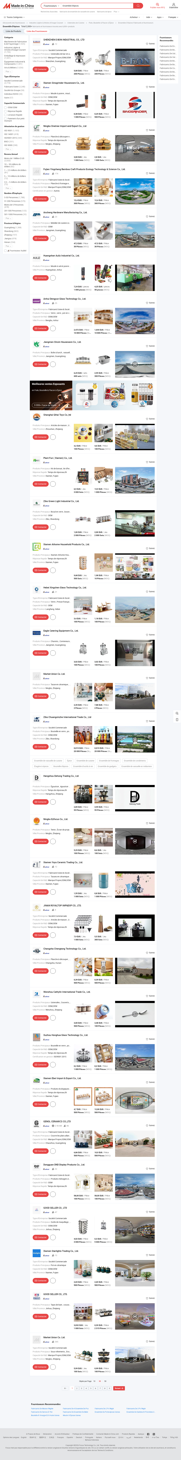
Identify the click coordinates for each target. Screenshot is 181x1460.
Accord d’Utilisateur (62, 1434)
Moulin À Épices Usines (72, 1415)
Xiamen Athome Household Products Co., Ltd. (66, 544)
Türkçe (164, 1437)
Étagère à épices (41, 766)
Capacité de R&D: (40, 57)
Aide (148, 17)
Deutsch (79, 1437)
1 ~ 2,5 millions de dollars (15, 171)
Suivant (117, 1388)
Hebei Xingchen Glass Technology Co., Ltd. (65, 587)
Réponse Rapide (14, 111)
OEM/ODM (12, 107)
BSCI (9, 141)
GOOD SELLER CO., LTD (55, 1207)
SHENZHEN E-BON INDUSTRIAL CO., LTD (63, 39)
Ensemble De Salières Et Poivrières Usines (141, 1412)
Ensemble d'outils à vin (83, 766)
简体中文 (33, 1437)
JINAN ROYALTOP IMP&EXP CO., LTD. (62, 905)
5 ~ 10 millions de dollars (15, 177)
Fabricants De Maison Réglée (42, 1408)
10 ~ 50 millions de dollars (12, 165)
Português (89, 1437)
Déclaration (47, 1434)
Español (70, 1437)
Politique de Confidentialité (83, 1434)
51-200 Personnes (14, 201)
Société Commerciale (13, 81)
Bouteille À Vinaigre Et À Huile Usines (45, 1415)
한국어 (120, 1437)
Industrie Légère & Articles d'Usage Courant (15, 49)
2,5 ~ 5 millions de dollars (15, 183)
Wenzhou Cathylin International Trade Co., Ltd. (66, 991)
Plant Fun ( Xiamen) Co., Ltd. (57, 458)
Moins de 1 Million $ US (14, 159)
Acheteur (134, 17)
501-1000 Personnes (15, 214)
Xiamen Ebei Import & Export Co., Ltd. (62, 1078)
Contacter (42, 69)
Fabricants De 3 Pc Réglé (136, 1408)
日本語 (51, 1437)
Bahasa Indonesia (92, 1440)
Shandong (11, 231)
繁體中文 (42, 1437)
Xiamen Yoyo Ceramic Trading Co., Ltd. (63, 862)
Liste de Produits (13, 31)
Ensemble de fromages (109, 760)
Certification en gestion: (43, 190)
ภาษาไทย (155, 1437)
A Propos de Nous (33, 1434)
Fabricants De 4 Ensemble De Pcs (76, 1408)
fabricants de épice (104, 11)
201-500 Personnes (15, 210)
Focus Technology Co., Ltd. (89, 1445)
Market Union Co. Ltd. (54, 673)
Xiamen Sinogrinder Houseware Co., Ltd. (64, 82)
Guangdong (12, 227)
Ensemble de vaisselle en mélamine (136, 766)
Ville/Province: (39, 61)
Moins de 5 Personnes (13, 205)
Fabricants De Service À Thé (41, 1412)
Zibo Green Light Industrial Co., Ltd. (61, 501)
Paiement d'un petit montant (14, 119)
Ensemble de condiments (135, 760)
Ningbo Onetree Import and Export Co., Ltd (64, 126)
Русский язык (110, 1437)
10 (94, 1381)
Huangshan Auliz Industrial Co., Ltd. (61, 255)
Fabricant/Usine (14, 86)
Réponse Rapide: (40, 100)
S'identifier (173, 7)
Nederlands (138, 1437)
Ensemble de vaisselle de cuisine (48, 760)
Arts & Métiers (13, 67)
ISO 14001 (11, 134)
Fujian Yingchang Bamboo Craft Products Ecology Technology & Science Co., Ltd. (84, 169)
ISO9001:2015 (13, 137)
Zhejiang (10, 234)
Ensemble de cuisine (85, 760)
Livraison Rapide (14, 114)
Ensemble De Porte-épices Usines (107, 1412)
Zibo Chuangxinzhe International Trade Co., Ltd (67, 717)
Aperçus (141, 1434)
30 (100, 1381)
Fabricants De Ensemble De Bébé (75, 1412)
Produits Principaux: (41, 54)
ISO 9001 (11, 130)
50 (105, 1381)
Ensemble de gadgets (107, 766)
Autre (8, 97)
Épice (69, 760)
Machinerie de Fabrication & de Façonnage (15, 42)
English (24, 1437)
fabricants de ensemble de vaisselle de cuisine (77, 11)
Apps (159, 17)
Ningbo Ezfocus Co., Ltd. (55, 819)
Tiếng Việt (174, 1437)
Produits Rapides (128, 1434)
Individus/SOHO (13, 94)
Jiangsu (10, 238)
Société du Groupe (14, 90)
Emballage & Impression (14, 56)
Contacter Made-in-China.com (107, 1434)
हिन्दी (147, 1437)
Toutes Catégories (14, 17)
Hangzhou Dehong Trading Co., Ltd (61, 775)
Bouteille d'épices (60, 766)
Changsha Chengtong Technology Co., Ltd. (64, 948)
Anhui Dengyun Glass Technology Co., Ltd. (64, 298)
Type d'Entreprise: (40, 50)
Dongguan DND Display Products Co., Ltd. (64, 1164)
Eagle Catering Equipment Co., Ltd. (60, 630)
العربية (128, 1437)
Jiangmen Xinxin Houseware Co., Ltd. (62, 342)
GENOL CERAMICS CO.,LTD (57, 1121)
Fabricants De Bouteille (170, 49)
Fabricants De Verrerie (169, 57)
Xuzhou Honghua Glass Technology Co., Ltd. (65, 1035)
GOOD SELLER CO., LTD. (55, 1294)
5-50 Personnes (14, 197)
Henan (9, 242)
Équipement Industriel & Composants (14, 62)
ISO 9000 (11, 145)
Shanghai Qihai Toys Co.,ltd (57, 414)
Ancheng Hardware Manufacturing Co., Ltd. (65, 212)
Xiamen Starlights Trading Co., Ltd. (61, 1251)
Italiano (99, 1437)
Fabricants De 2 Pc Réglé (104, 1408)
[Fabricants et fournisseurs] (18, 6)
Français (60, 1437)
